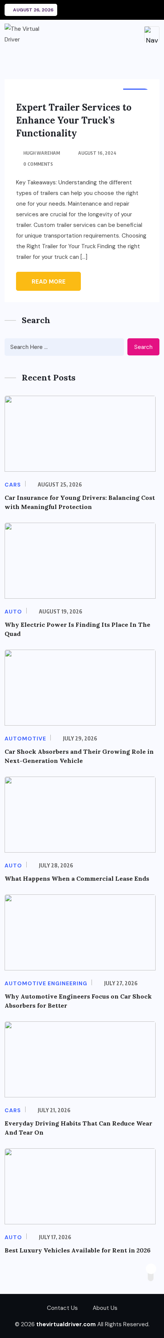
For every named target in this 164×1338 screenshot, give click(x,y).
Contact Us (62, 1308)
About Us (105, 1308)
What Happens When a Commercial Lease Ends (77, 878)
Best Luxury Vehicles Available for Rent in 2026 (78, 1250)
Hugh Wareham (41, 153)
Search (143, 347)
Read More (49, 281)
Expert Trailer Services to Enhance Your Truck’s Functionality (74, 120)
